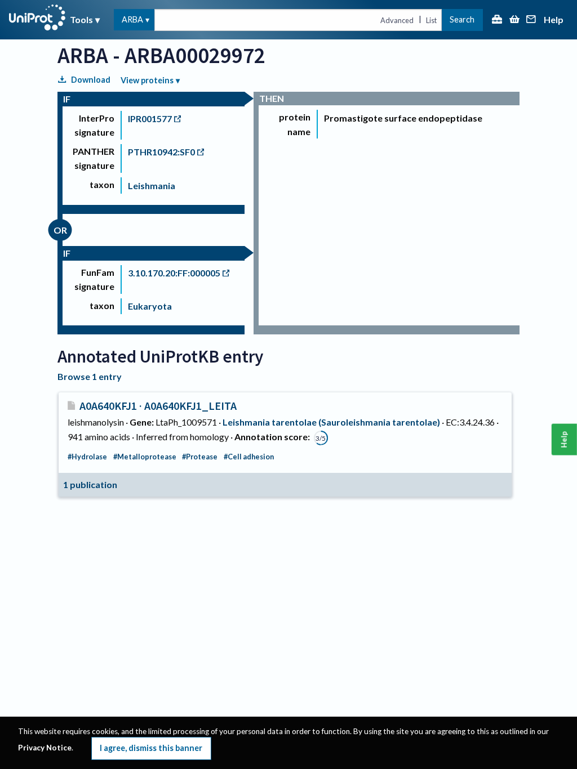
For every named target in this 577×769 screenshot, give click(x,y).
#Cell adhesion (249, 456)
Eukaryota (150, 306)
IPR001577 (150, 118)
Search (462, 19)
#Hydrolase (87, 456)
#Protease (200, 456)
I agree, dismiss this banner (151, 748)
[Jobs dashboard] (497, 20)
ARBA (132, 19)
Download (90, 79)
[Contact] (531, 20)
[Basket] (514, 20)
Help (553, 20)
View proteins (147, 80)
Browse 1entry (89, 376)
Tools (81, 19)
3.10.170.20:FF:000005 (174, 272)
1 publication (90, 484)
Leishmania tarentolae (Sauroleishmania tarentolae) (331, 422)
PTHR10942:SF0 (161, 151)
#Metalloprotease (144, 456)
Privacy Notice (45, 747)
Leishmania (151, 185)
